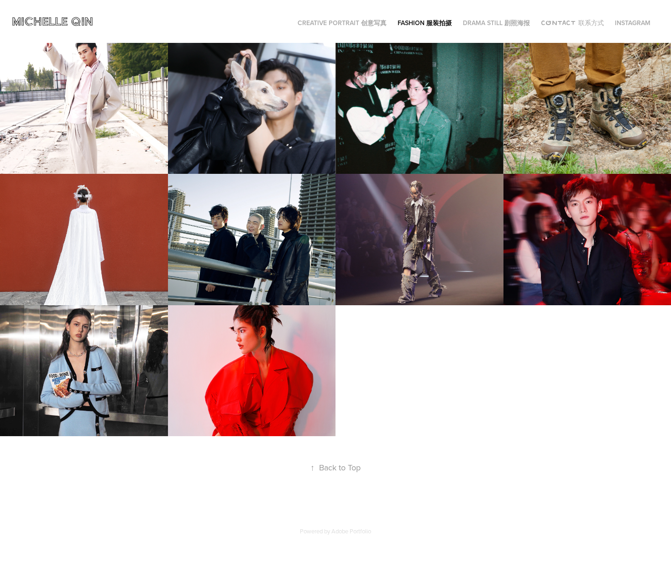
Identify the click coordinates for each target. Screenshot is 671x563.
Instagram (632, 22)
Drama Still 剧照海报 (496, 22)
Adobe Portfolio (351, 531)
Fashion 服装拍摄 (425, 22)
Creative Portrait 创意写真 (342, 22)
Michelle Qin (54, 21)
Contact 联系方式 (572, 22)
